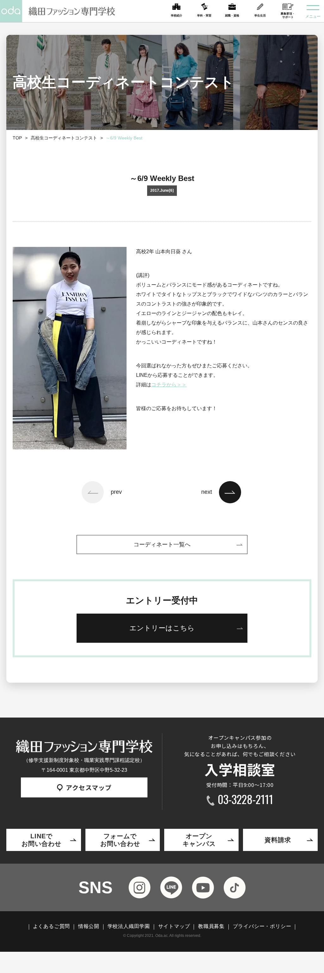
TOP (17, 137)
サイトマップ (174, 926)
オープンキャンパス (199, 840)
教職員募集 (211, 926)
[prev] (93, 492)
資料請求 (278, 839)
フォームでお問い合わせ (120, 840)
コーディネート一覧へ (162, 544)
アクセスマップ (89, 787)
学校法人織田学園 (129, 926)
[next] (230, 492)
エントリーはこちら (162, 628)
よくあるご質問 (51, 926)
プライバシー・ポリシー (262, 926)
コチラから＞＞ (169, 384)
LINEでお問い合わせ (41, 840)
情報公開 (88, 926)
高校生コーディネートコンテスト (64, 137)
